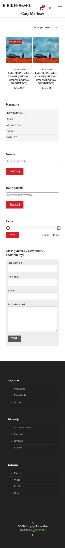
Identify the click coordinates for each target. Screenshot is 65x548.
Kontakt (18, 448)
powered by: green (32, 530)
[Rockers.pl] (17, 5)
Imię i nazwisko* (15, 263)
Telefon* (12, 291)
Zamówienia (20, 395)
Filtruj (12, 235)
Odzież (9, 131)
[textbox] (33, 161)
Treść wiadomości (16, 305)
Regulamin (19, 434)
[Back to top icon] (32, 523)
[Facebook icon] (32, 535)
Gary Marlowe (19, 69)
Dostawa (18, 441)
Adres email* (14, 277)
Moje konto (19, 389)
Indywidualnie (13, 113)
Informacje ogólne (22, 428)
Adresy (17, 402)
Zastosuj (15, 171)
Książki (9, 119)
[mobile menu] (60, 5)
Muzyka (10, 125)
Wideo (9, 137)
